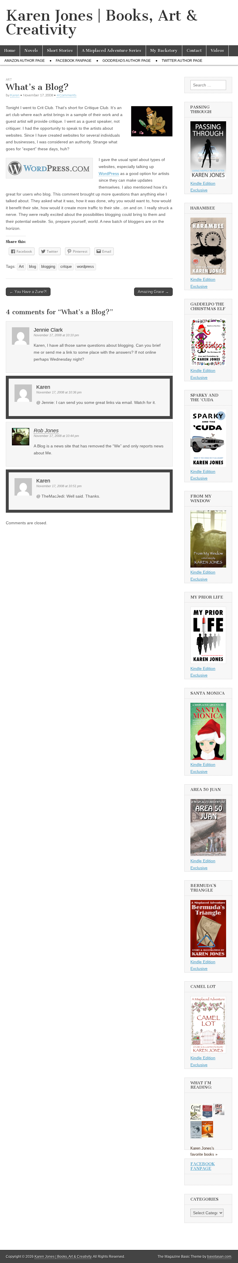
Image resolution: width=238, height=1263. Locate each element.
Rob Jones (46, 430)
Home (9, 50)
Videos (217, 50)
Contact (194, 50)
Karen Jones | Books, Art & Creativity (101, 22)
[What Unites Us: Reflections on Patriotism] (207, 1118)
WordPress (109, 173)
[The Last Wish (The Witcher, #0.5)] (196, 1138)
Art (9, 79)
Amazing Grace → (153, 292)
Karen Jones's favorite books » (203, 1151)
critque (66, 267)
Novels (31, 50)
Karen (14, 95)
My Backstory (164, 50)
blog (32, 267)
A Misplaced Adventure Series (111, 50)
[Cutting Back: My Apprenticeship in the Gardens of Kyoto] (196, 1120)
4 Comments (66, 95)
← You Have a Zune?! (28, 292)
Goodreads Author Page (126, 61)
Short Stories (60, 50)
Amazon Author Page (24, 61)
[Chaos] (218, 1113)
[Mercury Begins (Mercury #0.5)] (207, 1136)
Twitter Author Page (182, 61)
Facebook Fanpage (73, 61)
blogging (48, 267)
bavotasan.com (219, 1257)
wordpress (85, 267)
